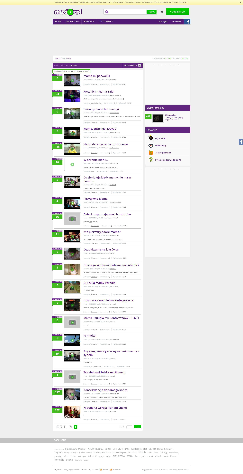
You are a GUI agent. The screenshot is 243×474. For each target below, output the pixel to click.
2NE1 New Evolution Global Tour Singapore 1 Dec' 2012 (116, 452)
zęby (108, 456)
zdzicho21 (113, 269)
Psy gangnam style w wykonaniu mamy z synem (111, 353)
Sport (92, 171)
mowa (73, 456)
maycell (112, 376)
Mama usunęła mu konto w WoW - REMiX (111, 318)
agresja (101, 456)
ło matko (89, 335)
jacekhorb (113, 185)
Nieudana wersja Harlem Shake (105, 408)
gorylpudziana (114, 148)
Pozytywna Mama (96, 199)
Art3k (91, 448)
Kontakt (95, 470)
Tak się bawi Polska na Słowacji (104, 372)
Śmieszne (94, 84)
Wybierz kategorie (130, 65)
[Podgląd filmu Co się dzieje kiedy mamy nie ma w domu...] (72, 182)
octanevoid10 (114, 339)
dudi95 (112, 253)
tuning (163, 452)
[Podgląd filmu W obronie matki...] (64, 164)
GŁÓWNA (73, 65)
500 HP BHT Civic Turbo (117, 448)
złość (95, 456)
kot (89, 456)
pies (66, 456)
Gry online (160, 138)
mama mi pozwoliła (97, 76)
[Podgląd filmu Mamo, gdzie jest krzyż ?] (72, 133)
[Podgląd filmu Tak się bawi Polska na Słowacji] (72, 376)
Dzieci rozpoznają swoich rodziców (107, 214)
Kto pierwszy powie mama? (102, 232)
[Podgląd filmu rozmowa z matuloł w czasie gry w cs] (72, 304)
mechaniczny (174, 452)
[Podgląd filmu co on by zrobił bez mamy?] (72, 113)
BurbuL (99, 448)
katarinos (113, 411)
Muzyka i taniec (96, 103)
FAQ (89, 470)
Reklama (83, 470)
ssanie (150, 456)
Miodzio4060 (114, 286)
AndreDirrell (114, 163)
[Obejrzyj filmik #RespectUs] (158, 118)
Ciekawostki (95, 226)
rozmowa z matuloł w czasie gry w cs (108, 300)
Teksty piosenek (163, 152)
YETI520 (112, 322)
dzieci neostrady (86, 453)
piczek (158, 456)
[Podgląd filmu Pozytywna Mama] (72, 203)
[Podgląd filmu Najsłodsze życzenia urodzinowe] (72, 148)
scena (69, 459)
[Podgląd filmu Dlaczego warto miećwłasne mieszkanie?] (72, 269)
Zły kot (152, 448)
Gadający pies (139, 448)
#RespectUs (170, 115)
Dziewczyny (160, 145)
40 (114, 103)
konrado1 (113, 304)
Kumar (173, 456)
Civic (150, 452)
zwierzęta (82, 456)
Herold (165, 456)
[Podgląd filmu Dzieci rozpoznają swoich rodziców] (72, 218)
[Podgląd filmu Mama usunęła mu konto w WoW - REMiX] (72, 322)
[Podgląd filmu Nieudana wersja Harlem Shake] (72, 412)
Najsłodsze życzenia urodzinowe (106, 144)
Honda (142, 452)
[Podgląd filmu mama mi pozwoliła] (72, 80)
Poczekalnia (117, 470)
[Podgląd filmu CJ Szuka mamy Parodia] (72, 287)
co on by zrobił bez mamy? (101, 109)
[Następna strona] (75, 427)
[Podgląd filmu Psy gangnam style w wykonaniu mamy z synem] (72, 355)
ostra (130, 456)
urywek (143, 456)
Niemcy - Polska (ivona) (72, 453)
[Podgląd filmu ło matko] (72, 340)
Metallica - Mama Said (98, 91)
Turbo (155, 452)
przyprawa (118, 456)
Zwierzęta (94, 243)
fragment (78, 460)
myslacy (112, 358)
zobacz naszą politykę (93, 2)
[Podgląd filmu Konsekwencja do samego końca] (72, 394)
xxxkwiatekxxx (114, 113)
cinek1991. (113, 79)
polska (86, 460)
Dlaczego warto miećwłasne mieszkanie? (111, 265)
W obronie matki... (96, 160)
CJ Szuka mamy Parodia (99, 283)
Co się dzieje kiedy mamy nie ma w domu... (107, 179)
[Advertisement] (121, 40)
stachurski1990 (115, 132)
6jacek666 (71, 448)
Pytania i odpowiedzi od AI (168, 160)
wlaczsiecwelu (59, 449)
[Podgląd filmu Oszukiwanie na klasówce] (72, 254)
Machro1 (82, 449)
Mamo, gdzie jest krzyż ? (100, 129)
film (136, 456)
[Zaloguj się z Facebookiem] (187, 21)
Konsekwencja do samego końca (106, 390)
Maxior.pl (68, 12)
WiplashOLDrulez (115, 95)
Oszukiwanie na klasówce (101, 249)
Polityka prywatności (71, 470)
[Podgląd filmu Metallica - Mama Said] (72, 96)
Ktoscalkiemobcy (115, 202)
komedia (59, 459)
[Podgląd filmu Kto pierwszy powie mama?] (72, 236)
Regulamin (58, 470)
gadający (58, 456)
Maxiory (105, 470)
